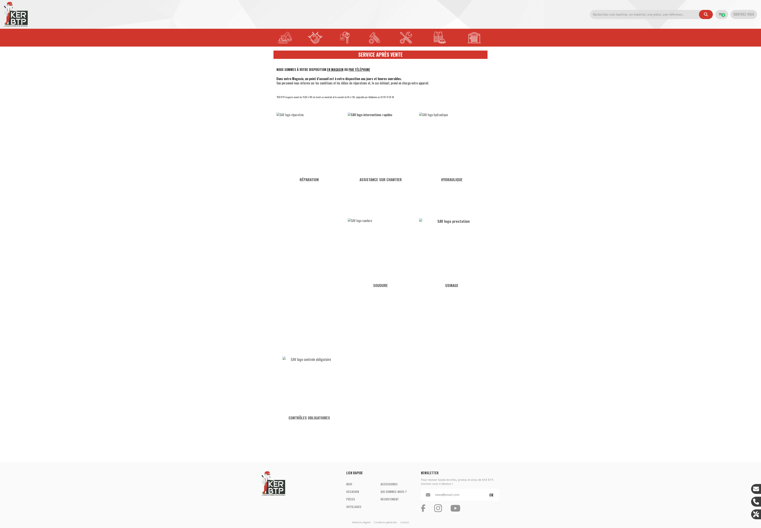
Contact (404, 522)
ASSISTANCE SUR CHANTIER (380, 179)
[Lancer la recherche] (706, 14)
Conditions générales (385, 522)
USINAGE (451, 285)
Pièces (350, 499)
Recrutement (389, 499)
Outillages (353, 506)
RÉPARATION (309, 179)
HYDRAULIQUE (452, 179)
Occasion (352, 491)
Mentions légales (361, 522)
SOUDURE (380, 285)
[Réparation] (309, 142)
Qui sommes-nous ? (393, 491)
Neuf (349, 484)
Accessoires (389, 484)
